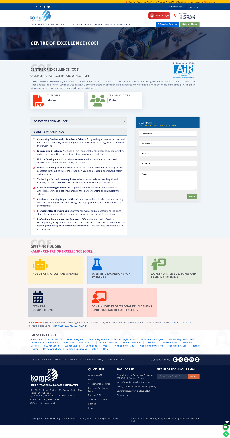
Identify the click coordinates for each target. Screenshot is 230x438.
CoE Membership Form (118, 95)
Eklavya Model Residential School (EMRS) (136, 386)
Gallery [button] (117, 25)
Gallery (94, 349)
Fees (90, 379)
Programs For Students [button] (56, 25)
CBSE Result (152, 342)
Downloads (91, 345)
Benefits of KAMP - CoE (49, 131)
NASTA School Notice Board (44, 342)
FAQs (104, 345)
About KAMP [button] (37, 25)
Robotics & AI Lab (178, 345)
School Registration (99, 339)
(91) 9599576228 (49, 395)
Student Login (162, 15)
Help (105, 349)
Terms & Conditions (40, 359)
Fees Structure (86, 342)
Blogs (90, 408)
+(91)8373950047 (78, 325)
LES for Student (73, 345)
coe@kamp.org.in (182, 322)
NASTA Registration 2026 (182, 339)
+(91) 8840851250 (59, 325)
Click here (197, 2)
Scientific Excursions (76, 349)
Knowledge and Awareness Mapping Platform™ (73, 418)
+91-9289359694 (186, 18)
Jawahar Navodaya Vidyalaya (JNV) (133, 391)
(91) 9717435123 (51, 399)
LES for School (51, 345)
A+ (191, 7)
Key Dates (69, 342)
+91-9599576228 (186, 16)
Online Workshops (52, 349)
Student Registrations (125, 339)
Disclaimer (60, 359)
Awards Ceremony (131, 342)
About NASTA (55, 339)
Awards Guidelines (108, 342)
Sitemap (92, 403)
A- (198, 7)
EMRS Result (189, 342)
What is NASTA (95, 375)
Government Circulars (102, 25)
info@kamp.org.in (48, 403)
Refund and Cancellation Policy (86, 359)
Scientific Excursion (97, 399)
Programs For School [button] (79, 25)
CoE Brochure (54, 95)
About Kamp (36, 339)
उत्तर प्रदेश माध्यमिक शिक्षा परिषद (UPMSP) (133, 382)
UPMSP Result (170, 342)
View (53, 100)
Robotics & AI (94, 395)
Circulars (34, 345)
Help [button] (126, 25)
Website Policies (115, 359)
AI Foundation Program (152, 339)
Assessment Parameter (99, 384)
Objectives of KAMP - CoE (51, 121)
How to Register (75, 339)
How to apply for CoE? (123, 345)
